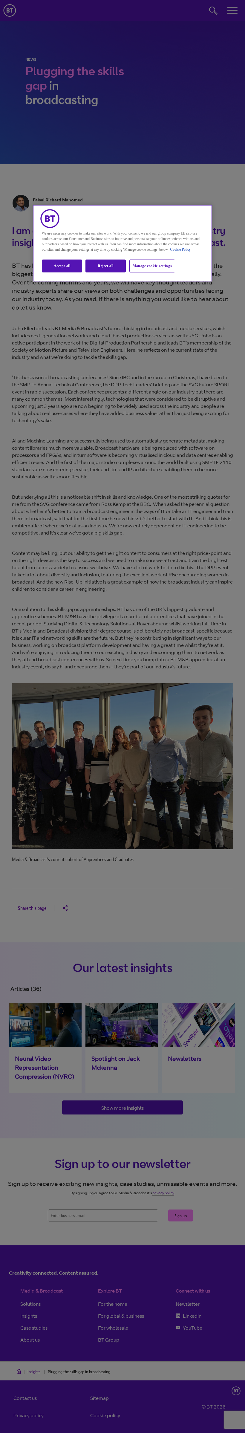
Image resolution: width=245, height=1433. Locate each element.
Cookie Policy (180, 249)
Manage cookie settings (152, 266)
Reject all (106, 266)
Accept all (62, 266)
